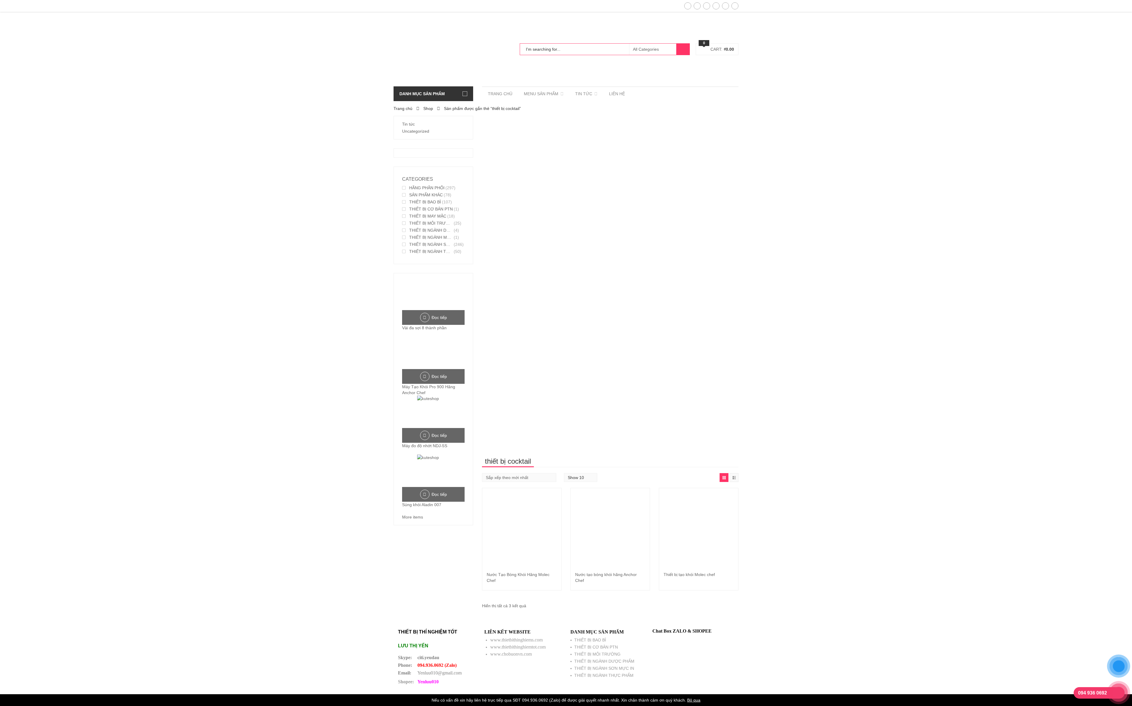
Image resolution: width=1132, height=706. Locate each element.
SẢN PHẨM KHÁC (426, 194)
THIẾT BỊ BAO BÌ (425, 202)
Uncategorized (415, 131)
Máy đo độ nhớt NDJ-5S (424, 445)
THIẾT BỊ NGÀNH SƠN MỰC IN (431, 244)
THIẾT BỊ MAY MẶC (427, 216)
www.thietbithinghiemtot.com (518, 646)
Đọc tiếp (439, 317)
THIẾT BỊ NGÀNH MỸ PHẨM (431, 237)
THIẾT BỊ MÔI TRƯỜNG (431, 223)
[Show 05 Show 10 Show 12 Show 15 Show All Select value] (580, 477)
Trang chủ (403, 108)
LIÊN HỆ (617, 93)
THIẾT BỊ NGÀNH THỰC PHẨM (431, 251)
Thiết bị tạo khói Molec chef (689, 574)
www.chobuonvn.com (511, 653)
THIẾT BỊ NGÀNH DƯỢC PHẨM (431, 230)
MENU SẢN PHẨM (541, 93)
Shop (428, 108)
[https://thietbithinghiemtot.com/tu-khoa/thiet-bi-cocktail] (724, 477)
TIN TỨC (583, 93)
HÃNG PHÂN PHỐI (427, 187)
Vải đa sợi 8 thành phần (424, 327)
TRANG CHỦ (500, 93)
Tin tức (408, 124)
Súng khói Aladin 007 (421, 504)
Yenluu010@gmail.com (439, 672)
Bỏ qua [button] (693, 700)
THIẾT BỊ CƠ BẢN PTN (431, 209)
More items (412, 517)
